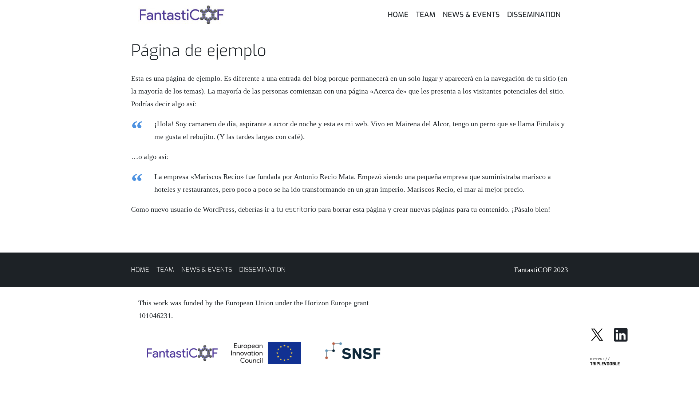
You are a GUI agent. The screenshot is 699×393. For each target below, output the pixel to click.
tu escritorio (296, 209)
